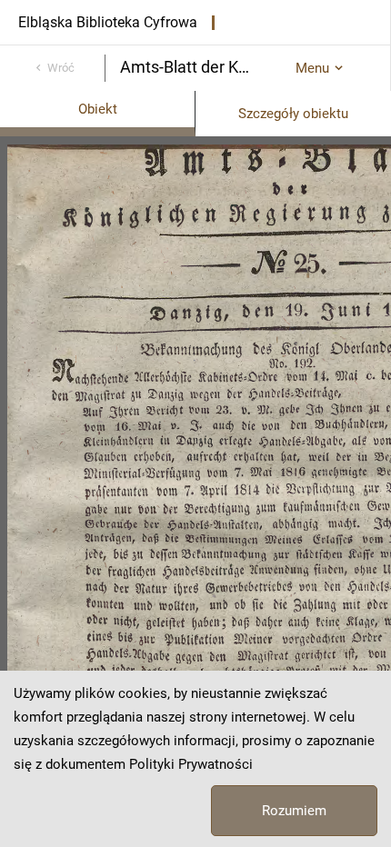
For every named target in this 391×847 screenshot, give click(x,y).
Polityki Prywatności (191, 764)
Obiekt (97, 109)
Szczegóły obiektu (293, 113)
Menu (312, 68)
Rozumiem (294, 810)
